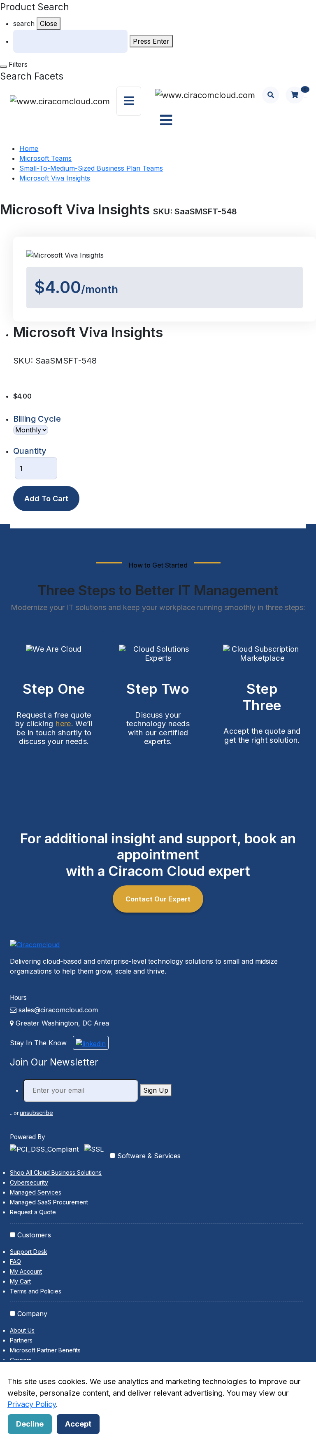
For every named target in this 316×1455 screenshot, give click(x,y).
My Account (26, 1271)
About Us (22, 1330)
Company (32, 1314)
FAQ (15, 1261)
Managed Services (35, 1192)
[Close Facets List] (3, 67)
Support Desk (28, 1251)
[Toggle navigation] (128, 101)
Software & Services (149, 1156)
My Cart (20, 1281)
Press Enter (151, 41)
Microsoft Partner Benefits (45, 1350)
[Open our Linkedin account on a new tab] (91, 1043)
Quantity (29, 451)
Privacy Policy (31, 1403)
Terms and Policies (35, 1291)
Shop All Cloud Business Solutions (56, 1172)
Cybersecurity (29, 1182)
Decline (30, 1423)
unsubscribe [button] (36, 1112)
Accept (78, 1423)
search (24, 23)
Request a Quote (33, 1212)
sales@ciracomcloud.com (58, 1010)
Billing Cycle (37, 419)
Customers (34, 1235)
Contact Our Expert (158, 899)
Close (48, 23)
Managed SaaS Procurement (49, 1202)
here (63, 723)
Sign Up (155, 1090)
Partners (21, 1340)
